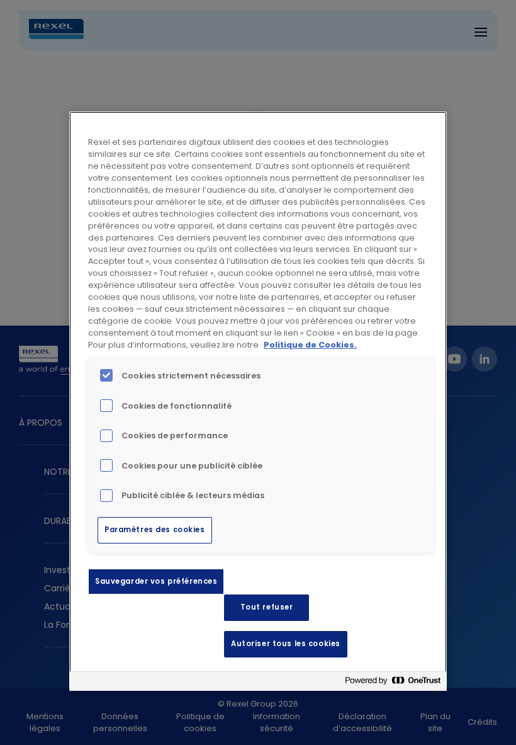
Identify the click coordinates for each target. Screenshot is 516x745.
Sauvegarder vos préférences (156, 581)
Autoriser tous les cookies (285, 644)
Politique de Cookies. (310, 344)
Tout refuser (266, 607)
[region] (258, 401)
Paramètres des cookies (154, 530)
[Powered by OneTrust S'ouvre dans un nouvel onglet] (392, 683)
